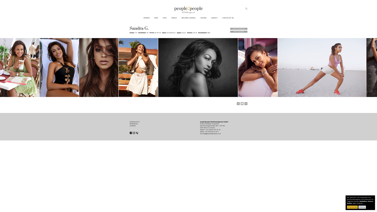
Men (156, 18)
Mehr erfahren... (358, 203)
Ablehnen (362, 207)
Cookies (133, 126)
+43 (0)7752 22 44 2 (212, 131)
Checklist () (228, 18)
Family (174, 18)
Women (146, 18)
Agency (214, 18)
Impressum (134, 124)
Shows (203, 18)
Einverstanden (352, 207)
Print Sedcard (239, 31)
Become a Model (189, 18)
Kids (165, 18)
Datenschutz (135, 122)
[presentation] (375, 67)
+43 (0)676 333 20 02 (213, 129)
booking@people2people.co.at (210, 133)
